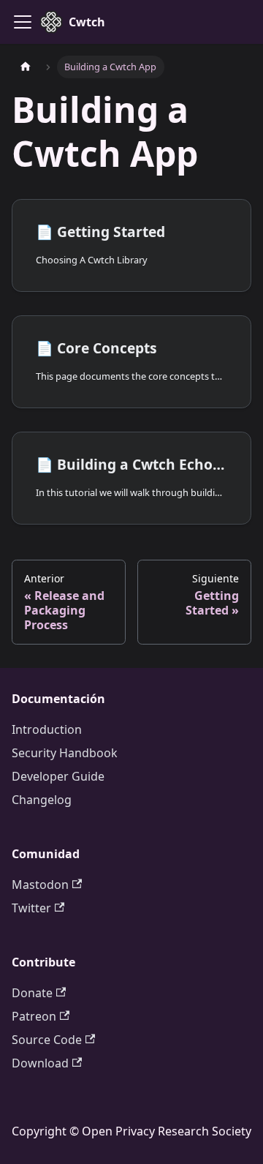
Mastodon (40, 884)
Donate (32, 993)
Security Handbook (65, 753)
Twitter (31, 908)
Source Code (47, 1040)
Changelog (42, 800)
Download (40, 1063)
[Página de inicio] (25, 67)
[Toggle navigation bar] (23, 22)
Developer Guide (58, 776)
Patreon (34, 1016)
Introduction (47, 729)
